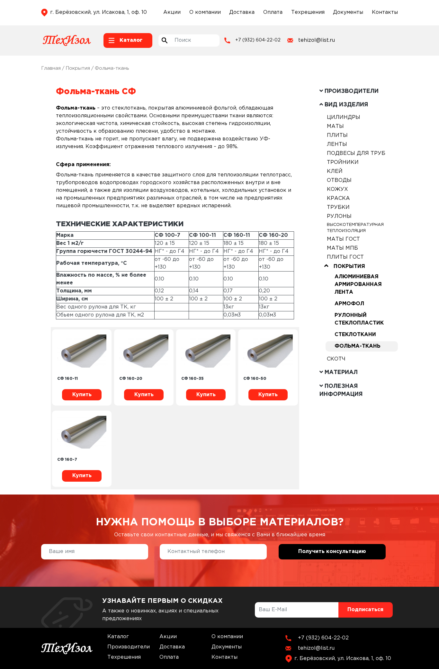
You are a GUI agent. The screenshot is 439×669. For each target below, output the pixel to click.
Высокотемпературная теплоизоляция (355, 228)
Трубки (338, 207)
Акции (172, 12)
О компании (205, 12)
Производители (128, 647)
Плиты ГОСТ (345, 257)
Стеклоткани (355, 334)
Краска (338, 198)
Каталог (118, 636)
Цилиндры (343, 117)
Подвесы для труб (356, 153)
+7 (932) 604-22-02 (258, 40)
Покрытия (78, 68)
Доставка (242, 12)
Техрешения (308, 12)
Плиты (337, 135)
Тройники (343, 162)
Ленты (337, 144)
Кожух (337, 189)
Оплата (272, 12)
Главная (51, 68)
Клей (335, 171)
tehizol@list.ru (316, 40)
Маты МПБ (342, 248)
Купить (82, 394)
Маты (335, 126)
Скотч (336, 359)
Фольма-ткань (358, 346)
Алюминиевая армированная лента (358, 284)
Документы (348, 12)
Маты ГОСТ (343, 239)
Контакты (385, 12)
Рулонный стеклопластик (359, 319)
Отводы (339, 180)
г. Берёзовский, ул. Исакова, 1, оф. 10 (98, 12)
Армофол (349, 303)
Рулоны (339, 216)
